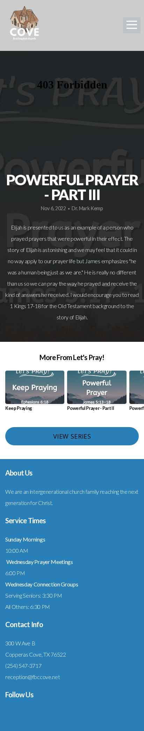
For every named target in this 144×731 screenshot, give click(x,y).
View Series (72, 436)
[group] (34, 394)
